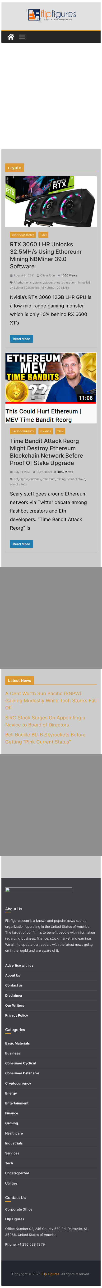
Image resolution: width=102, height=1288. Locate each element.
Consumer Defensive (22, 1073)
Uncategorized (17, 1173)
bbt (16, 479)
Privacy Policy (16, 1015)
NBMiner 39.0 (20, 287)
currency (35, 479)
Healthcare (14, 1133)
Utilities (11, 1183)
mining (80, 282)
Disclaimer (14, 995)
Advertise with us (19, 965)
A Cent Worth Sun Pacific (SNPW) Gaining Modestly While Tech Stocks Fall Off (51, 701)
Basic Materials (17, 1043)
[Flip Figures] (11, 37)
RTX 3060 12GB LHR (55, 287)
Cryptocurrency (23, 234)
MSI (88, 282)
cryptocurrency (50, 282)
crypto (34, 282)
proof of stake (76, 479)
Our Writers (14, 1005)
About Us (12, 975)
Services (12, 1153)
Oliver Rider (48, 275)
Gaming (11, 1123)
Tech (43, 234)
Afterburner (21, 282)
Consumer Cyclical (20, 1063)
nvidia (35, 287)
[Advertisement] (51, 96)
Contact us (14, 985)
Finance (45, 431)
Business (12, 1053)
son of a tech (18, 484)
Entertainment (16, 1103)
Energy (11, 1093)
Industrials (14, 1143)
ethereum (68, 282)
